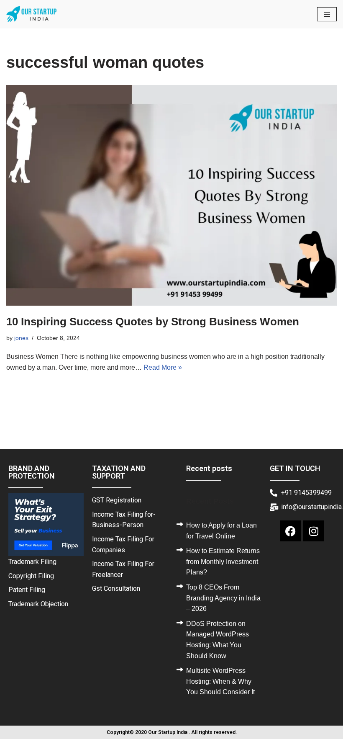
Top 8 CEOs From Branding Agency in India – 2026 (223, 598)
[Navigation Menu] (327, 14)
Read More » (162, 367)
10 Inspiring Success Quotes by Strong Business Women (152, 321)
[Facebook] (290, 530)
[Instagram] (313, 530)
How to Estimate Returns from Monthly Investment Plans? (223, 561)
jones (21, 338)
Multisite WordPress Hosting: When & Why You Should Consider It (220, 681)
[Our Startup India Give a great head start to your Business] (31, 14)
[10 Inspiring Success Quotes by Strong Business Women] (171, 195)
